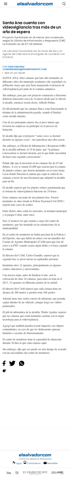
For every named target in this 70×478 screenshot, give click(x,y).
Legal (19, 463)
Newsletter (52, 463)
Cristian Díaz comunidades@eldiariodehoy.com (25, 68)
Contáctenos (34, 463)
